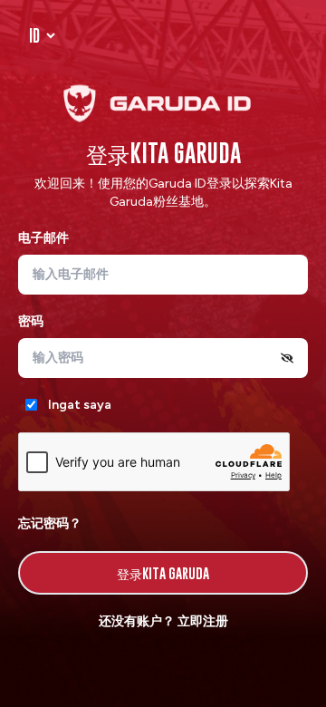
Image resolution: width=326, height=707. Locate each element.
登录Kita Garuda (163, 573)
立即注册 (202, 621)
